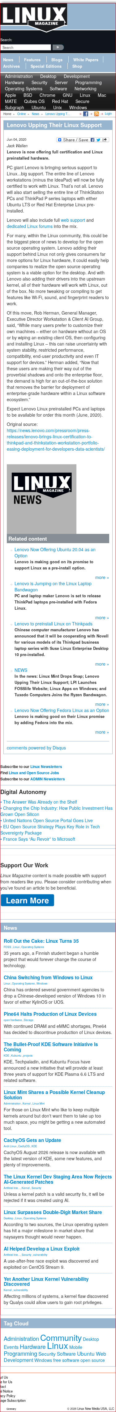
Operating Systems (23, 88)
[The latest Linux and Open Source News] (96, 113)
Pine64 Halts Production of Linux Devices (50, 1014)
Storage (28, 1020)
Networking (86, 88)
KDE (6, 1055)
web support (73, 220)
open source (92, 1360)
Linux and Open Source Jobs (34, 772)
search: (6, 39)
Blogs (56, 59)
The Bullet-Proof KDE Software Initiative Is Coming (51, 1047)
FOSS (7, 947)
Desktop (8, 1218)
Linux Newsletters (46, 766)
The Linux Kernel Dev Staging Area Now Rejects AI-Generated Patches (58, 1179)
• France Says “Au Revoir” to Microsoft (37, 839)
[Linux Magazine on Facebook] (85, 113)
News (8, 59)
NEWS (21, 670)
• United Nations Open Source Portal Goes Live (46, 820)
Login (108, 113)
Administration (12, 1103)
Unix (57, 107)
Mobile (75, 1347)
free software (66, 1360)
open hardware (13, 1020)
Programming (20, 1353)
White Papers (85, 59)
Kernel (27, 1103)
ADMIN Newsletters (47, 779)
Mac (102, 95)
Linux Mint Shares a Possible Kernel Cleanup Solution (54, 1095)
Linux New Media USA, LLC (95, 1408)
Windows (78, 107)
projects (27, 1055)
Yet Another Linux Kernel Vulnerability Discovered (46, 1282)
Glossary (11, 1408)
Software (58, 88)
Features (32, 59)
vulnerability (40, 1254)
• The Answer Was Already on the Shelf (38, 802)
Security (36, 1188)
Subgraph (14, 107)
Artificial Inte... (12, 1188)
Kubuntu (16, 1055)
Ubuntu (39, 107)
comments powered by (36, 748)
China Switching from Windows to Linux (48, 977)
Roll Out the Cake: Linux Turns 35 (41, 941)
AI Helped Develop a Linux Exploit (41, 1248)
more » (102, 577)
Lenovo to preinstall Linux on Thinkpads (53, 623)
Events (11, 1346)
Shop (77, 66)
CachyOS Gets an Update (32, 1140)
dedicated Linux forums (30, 226)
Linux (16, 947)
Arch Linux (10, 1146)
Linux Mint (38, 1103)
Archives (11, 66)
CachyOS (24, 1146)
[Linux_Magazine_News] (41, 498)
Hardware (33, 1346)
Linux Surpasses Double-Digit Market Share (53, 1212)
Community (61, 1337)
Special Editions (46, 66)
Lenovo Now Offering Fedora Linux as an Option (62, 710)
